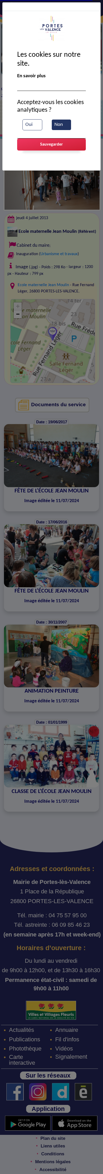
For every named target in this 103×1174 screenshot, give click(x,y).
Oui (28, 124)
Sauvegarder (51, 144)
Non (58, 124)
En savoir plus (31, 76)
